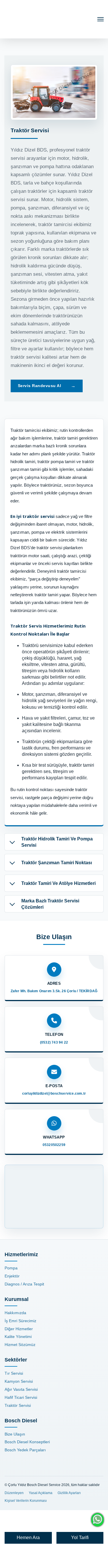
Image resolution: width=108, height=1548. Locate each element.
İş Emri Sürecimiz (20, 1320)
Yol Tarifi (80, 1537)
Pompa (11, 1268)
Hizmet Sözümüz (20, 1344)
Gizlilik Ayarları (69, 1493)
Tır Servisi (14, 1373)
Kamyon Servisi (19, 1381)
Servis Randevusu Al (73, 385)
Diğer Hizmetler (19, 1328)
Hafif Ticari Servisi (21, 1397)
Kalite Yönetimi (18, 1336)
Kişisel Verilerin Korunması (26, 1501)
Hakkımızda (15, 1312)
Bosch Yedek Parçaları (25, 1450)
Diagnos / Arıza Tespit (24, 1284)
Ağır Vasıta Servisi (21, 1389)
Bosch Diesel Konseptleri (27, 1442)
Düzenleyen (14, 1493)
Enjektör (12, 1276)
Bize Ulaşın (15, 1434)
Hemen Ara (28, 1537)
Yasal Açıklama (40, 1493)
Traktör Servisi (18, 1405)
